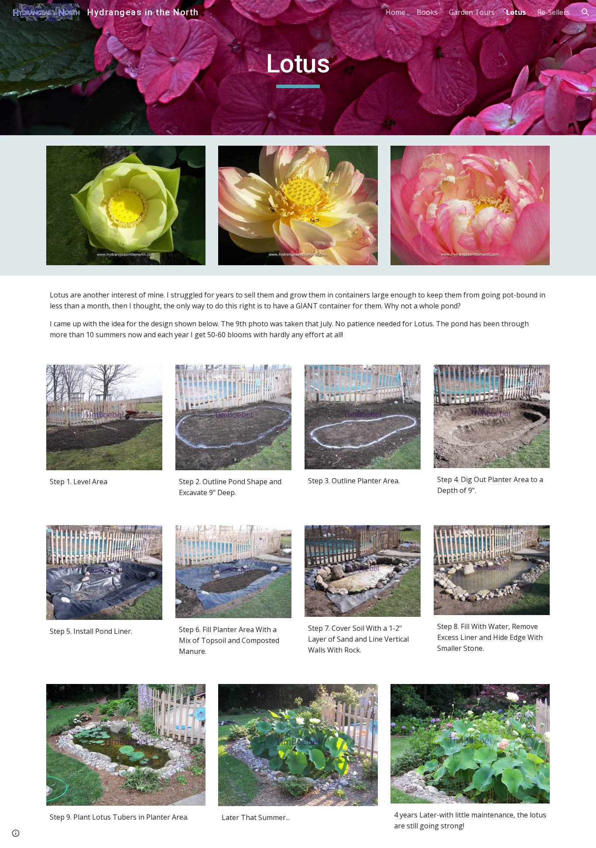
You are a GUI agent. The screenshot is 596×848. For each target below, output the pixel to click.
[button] (585, 12)
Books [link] (427, 12)
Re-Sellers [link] (553, 12)
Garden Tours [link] (472, 12)
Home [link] (395, 12)
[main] (298, 68)
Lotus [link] (516, 12)
